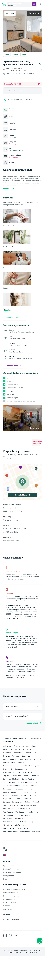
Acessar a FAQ (32, 723)
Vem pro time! (8, 876)
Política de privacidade (12, 872)
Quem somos (8, 866)
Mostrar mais (8, 188)
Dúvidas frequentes (10, 869)
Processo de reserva (11, 919)
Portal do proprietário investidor (15, 889)
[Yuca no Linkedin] (16, 935)
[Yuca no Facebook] (5, 935)
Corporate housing (10, 893)
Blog (5, 879)
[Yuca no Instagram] (10, 935)
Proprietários (8, 906)
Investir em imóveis (11, 896)
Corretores (7, 909)
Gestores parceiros (10, 903)
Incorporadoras (9, 899)
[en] (22, 855)
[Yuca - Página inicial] (4, 4)
